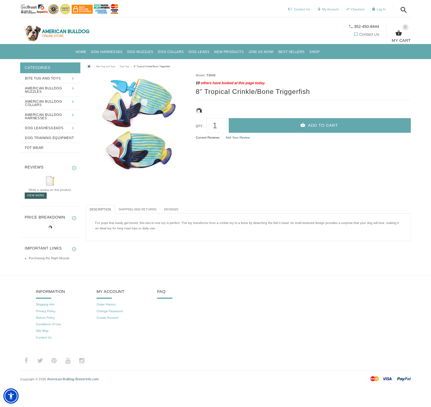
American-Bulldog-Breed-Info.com (73, 379)
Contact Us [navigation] (302, 9)
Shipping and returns (137, 209)
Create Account (107, 317)
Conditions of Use (48, 324)
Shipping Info (45, 304)
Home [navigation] (89, 66)
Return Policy (45, 317)
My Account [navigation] (330, 9)
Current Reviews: (208, 137)
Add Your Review (238, 137)
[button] (402, 10)
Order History (106, 304)
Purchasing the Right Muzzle (49, 258)
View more (35, 195)
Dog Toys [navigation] (124, 66)
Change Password (110, 311)
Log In (381, 9)
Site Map (42, 330)
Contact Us (369, 34)
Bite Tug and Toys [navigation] (105, 66)
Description (100, 209)
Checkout (357, 9)
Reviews (171, 209)
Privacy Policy (45, 311)
